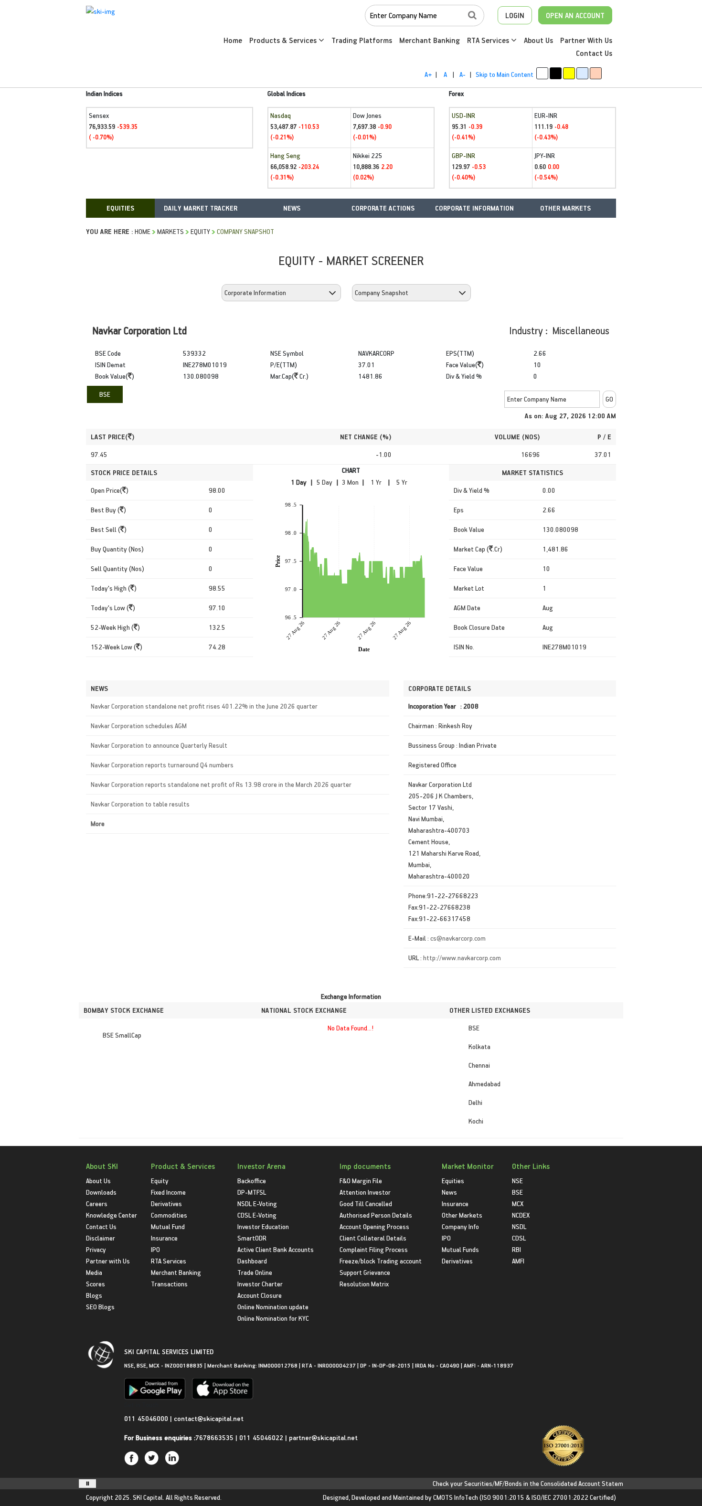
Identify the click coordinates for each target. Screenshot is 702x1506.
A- (462, 74)
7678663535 (214, 1437)
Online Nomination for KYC (273, 1318)
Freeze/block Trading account (381, 1260)
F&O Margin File (361, 1180)
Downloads (101, 1192)
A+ (428, 74)
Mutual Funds (460, 1249)
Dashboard (252, 1260)
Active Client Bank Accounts (275, 1249)
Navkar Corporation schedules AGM (139, 725)
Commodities (169, 1215)
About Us (538, 40)
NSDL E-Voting (257, 1203)
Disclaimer (100, 1237)
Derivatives (166, 1203)
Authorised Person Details (376, 1215)
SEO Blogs (100, 1306)
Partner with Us (108, 1260)
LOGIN (514, 15)
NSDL (519, 1226)
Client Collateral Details (373, 1237)
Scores (95, 1283)
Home (232, 40)
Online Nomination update (272, 1306)
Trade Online (254, 1272)
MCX (517, 1203)
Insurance (164, 1237)
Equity (200, 231)
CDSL (519, 1237)
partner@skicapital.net (323, 1437)
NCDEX (521, 1215)
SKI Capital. (148, 1497)
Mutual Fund (168, 1226)
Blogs (94, 1295)
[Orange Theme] (596, 73)
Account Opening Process (374, 1226)
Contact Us (594, 53)
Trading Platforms (361, 40)
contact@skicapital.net (209, 1418)
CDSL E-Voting (257, 1215)
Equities (453, 1180)
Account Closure (259, 1295)
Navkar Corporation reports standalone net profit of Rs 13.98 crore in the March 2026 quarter (221, 784)
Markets (170, 231)
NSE (517, 1180)
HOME (142, 231)
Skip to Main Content (504, 74)
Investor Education (263, 1226)
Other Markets (462, 1215)
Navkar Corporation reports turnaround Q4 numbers (162, 764)
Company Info (460, 1226)
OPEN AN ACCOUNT (575, 15)
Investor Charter (260, 1283)
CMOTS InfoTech (455, 1497)
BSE (104, 394)
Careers (96, 1203)
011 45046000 (147, 1418)
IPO (155, 1249)
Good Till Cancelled (366, 1203)
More (98, 823)
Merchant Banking (429, 40)
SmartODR (251, 1237)
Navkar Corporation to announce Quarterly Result (159, 745)
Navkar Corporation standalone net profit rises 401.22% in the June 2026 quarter (204, 706)
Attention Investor (365, 1192)
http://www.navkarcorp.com (462, 957)
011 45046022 (262, 1437)
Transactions (169, 1283)
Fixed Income (168, 1192)
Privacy (96, 1249)
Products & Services (284, 40)
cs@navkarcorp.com (458, 938)
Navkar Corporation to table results (140, 803)
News (449, 1192)
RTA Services (489, 40)
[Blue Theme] (582, 73)
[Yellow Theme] (569, 73)
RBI (516, 1249)
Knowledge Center (111, 1215)
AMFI (518, 1260)
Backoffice (251, 1180)
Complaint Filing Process (374, 1249)
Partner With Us (586, 40)
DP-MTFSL (251, 1192)
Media (94, 1272)
